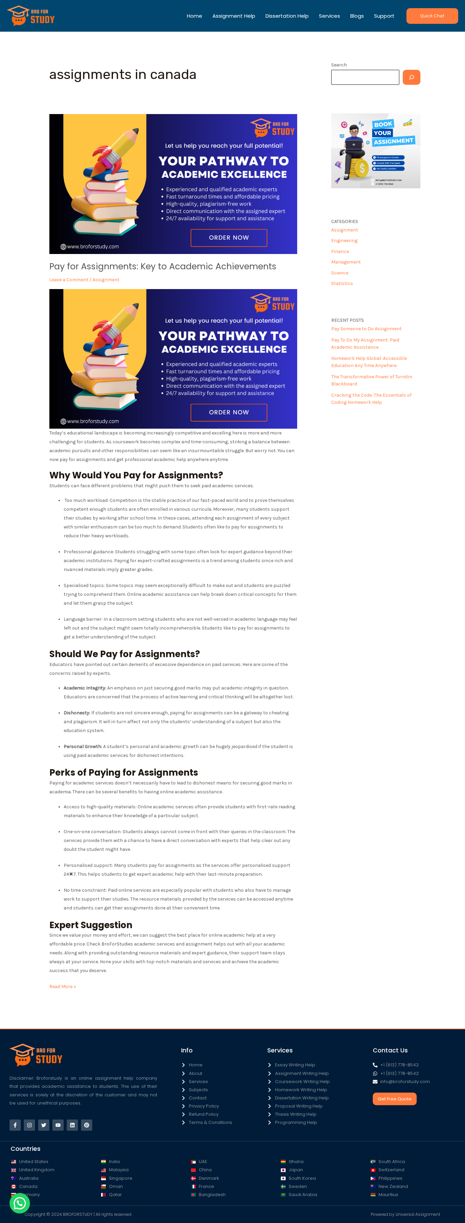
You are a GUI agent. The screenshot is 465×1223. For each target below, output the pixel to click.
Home (194, 15)
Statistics (342, 283)
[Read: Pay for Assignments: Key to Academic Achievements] (173, 184)
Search (339, 65)
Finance (340, 251)
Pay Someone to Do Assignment (366, 329)
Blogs (357, 15)
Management (346, 262)
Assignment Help (233, 15)
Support (384, 15)
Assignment (106, 280)
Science (339, 273)
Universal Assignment (418, 1214)
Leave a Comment (69, 280)
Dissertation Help (287, 15)
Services (329, 15)
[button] (432, 16)
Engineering (344, 240)
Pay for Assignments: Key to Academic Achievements (162, 266)
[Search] (411, 77)
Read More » (62, 985)
